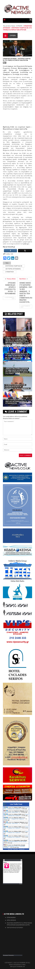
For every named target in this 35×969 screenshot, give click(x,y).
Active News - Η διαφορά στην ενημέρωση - (16, 808)
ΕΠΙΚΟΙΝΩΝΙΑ (11, 917)
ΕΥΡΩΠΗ (13, 36)
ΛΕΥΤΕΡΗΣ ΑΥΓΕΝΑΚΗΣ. (13, 269)
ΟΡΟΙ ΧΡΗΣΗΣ (11, 920)
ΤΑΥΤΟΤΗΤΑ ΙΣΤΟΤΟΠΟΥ (15, 927)
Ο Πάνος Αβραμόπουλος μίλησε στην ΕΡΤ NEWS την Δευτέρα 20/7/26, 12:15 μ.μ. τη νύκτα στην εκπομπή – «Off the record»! (17, 356)
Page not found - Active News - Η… (12, 812)
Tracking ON (21, 849)
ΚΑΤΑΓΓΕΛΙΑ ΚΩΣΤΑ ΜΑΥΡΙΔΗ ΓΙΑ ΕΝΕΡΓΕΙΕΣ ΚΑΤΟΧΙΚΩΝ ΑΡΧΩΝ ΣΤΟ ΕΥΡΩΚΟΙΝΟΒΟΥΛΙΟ (16, 401)
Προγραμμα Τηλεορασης (8, 955)
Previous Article (11, 279)
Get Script (10, 849)
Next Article (22, 279)
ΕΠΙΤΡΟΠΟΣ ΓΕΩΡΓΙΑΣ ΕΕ (13, 266)
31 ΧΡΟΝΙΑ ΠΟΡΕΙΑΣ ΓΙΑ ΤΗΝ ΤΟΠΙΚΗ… (18, 841)
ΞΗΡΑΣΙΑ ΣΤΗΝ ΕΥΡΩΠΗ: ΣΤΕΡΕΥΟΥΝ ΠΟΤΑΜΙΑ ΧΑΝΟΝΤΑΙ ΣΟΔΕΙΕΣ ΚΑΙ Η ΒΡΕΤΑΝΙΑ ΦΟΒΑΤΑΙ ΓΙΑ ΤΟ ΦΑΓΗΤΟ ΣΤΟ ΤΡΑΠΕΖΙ (16, 371)
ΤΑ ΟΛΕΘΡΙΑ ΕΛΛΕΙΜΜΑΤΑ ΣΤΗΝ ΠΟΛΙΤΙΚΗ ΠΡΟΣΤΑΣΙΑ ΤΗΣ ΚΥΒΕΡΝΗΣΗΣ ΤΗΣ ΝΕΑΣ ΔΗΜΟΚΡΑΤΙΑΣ (17, 386)
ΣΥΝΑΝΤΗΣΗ (9, 272)
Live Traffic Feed (16, 804)
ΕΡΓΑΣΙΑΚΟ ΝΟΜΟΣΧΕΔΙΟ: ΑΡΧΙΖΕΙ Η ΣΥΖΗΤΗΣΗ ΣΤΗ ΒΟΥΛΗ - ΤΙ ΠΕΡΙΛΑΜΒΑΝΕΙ (10, 288)
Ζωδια (20, 883)
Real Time (15, 849)
